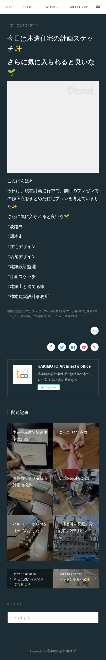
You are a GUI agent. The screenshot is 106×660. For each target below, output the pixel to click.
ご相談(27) (39, 316)
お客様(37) (78, 311)
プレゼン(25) (40, 311)
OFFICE (29, 6)
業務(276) (71, 316)
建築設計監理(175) (18, 311)
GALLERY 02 (78, 6)
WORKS (51, 6)
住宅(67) (26, 316)
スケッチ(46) (55, 316)
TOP (8, 6)
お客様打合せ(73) (59, 311)
